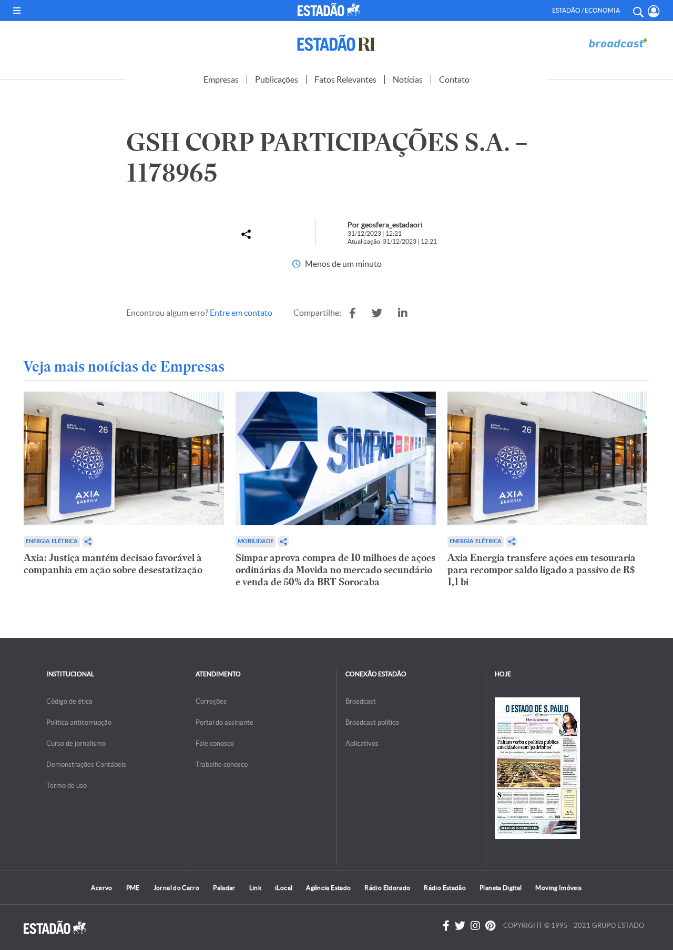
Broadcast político (372, 722)
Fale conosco (215, 743)
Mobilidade (255, 541)
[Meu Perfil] (654, 11)
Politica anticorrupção (78, 722)
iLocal (283, 887)
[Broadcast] (617, 43)
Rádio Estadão (445, 887)
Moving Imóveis (558, 887)
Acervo (101, 887)
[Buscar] (638, 10)
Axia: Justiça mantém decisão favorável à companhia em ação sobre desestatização (113, 564)
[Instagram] (475, 926)
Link (255, 887)
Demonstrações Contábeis (86, 764)
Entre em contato (241, 312)
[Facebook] (446, 926)
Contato (454, 79)
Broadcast (360, 701)
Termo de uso (66, 785)
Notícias (408, 79)
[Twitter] (460, 926)
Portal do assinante (224, 722)
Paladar (224, 887)
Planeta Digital (501, 887)
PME (133, 887)
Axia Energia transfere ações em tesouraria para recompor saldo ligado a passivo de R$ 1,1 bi (541, 570)
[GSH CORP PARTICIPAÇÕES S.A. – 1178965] (352, 313)
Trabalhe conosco (222, 764)
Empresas (221, 79)
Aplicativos (362, 743)
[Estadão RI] (336, 43)
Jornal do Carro (176, 887)
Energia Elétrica (52, 541)
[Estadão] (330, 9)
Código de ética (69, 701)
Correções (211, 701)
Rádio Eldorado (387, 887)
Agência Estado (328, 887)
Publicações (276, 79)
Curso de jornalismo (76, 743)
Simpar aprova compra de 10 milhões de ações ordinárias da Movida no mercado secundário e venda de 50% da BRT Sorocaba (335, 570)
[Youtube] (490, 926)
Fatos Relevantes (345, 79)
